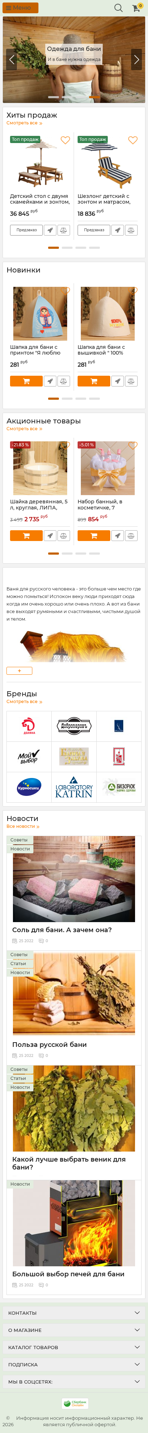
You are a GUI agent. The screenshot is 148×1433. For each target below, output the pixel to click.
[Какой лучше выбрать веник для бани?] (74, 1109)
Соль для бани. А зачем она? (62, 930)
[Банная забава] (74, 757)
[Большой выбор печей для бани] (74, 1223)
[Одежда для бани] (74, 59)
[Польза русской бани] (74, 994)
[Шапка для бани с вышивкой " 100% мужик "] (108, 314)
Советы (19, 840)
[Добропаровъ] (74, 726)
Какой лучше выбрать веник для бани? (69, 1163)
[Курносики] (29, 787)
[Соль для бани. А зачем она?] (74, 879)
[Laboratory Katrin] (74, 787)
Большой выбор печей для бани (68, 1274)
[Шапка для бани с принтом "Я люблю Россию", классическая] (40, 314)
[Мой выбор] (29, 757)
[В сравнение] (63, 230)
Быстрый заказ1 (50, 230)
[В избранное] (65, 140)
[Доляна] (29, 726)
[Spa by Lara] (119, 726)
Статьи (18, 963)
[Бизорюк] (119, 787)
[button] (136, 59)
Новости (20, 848)
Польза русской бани (49, 1045)
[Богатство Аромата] (119, 757)
